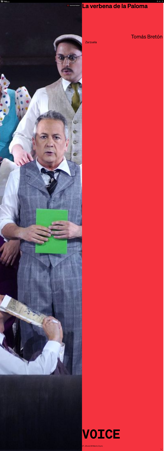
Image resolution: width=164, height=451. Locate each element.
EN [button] (159, 1)
